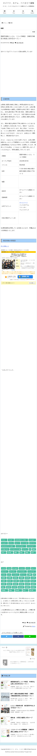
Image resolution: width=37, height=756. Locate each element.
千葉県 (21, 577)
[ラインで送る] (30, 636)
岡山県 (33, 581)
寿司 (34, 549)
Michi (33, 626)
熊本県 (8, 587)
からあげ (31, 540)
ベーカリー (15, 574)
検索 (2, 28)
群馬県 (33, 587)
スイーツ (4, 571)
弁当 (3, 552)
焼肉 (11, 23)
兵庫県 (9, 577)
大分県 (33, 577)
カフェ (11, 543)
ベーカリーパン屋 (15, 549)
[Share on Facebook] (18, 636)
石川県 (14, 587)
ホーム (5, 23)
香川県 (31, 590)
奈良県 (9, 581)
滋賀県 (33, 584)
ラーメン (24, 549)
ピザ (9, 574)
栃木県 (27, 584)
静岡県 (17, 590)
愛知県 (9, 584)
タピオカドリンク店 (7, 546)
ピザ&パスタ (5, 549)
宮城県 (16, 581)
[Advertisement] (18, 73)
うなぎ (10, 540)
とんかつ (4, 543)
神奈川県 (21, 42)
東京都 (21, 584)
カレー (17, 543)
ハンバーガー (20, 546)
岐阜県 (27, 581)
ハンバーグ (30, 546)
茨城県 (3, 590)
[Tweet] (6, 636)
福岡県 (27, 587)
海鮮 (15, 552)
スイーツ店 (24, 543)
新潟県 (15, 584)
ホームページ (23, 202)
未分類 (9, 552)
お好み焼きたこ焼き (20, 540)
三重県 (29, 574)
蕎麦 (27, 552)
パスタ (3, 574)
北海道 (15, 577)
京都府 (3, 577)
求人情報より (5, 246)
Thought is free (28, 751)
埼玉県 (27, 577)
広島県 (3, 584)
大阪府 (3, 581)
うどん (3, 540)
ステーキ (32, 543)
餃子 (32, 552)
